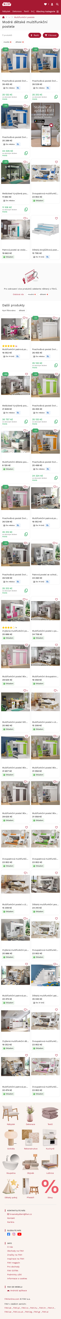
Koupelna (11, 1173)
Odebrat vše (18, 294)
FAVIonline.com (12, 1299)
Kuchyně (50, 1149)
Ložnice (50, 1173)
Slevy (50, 1197)
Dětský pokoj (11, 1197)
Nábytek (6, 11)
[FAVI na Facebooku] (8, 1234)
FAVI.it (51, 1308)
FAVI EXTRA (12, 1270)
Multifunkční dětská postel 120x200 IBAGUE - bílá (27, 462)
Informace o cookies (17, 1278)
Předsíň (30, 1197)
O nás (10, 1247)
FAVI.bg (29, 1312)
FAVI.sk (8, 1308)
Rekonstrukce (30, 1149)
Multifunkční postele (24, 17)
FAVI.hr (43, 1308)
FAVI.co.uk (18, 1312)
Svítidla (11, 1149)
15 (27, 318)
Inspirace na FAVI (15, 1259)
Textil (26, 11)
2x (16, 346)
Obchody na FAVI (15, 1251)
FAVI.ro (25, 1308)
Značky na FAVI (14, 1255)
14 (57, 318)
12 (27, 599)
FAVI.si (45, 1312)
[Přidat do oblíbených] (56, 162)
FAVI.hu (34, 1308)
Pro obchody (13, 1267)
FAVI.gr (37, 1312)
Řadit (36, 35)
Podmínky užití (14, 1274)
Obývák (30, 1173)
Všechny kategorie (45, 11)
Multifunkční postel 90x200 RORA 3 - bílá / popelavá (28, 813)
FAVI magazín (13, 1263)
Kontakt (11, 1218)
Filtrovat (52, 35)
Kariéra (10, 1222)
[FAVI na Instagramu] (13, 1234)
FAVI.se (8, 1312)
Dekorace (17, 11)
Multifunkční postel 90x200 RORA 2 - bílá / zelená (27, 767)
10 (57, 543)
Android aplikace (18, 1290)
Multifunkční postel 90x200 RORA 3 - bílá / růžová (27, 676)
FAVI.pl (16, 1308)
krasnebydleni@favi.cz (21, 1214)
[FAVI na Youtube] (19, 1234)
